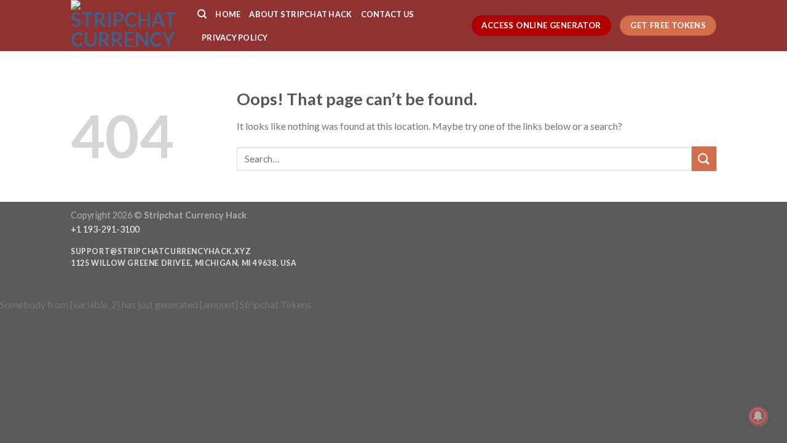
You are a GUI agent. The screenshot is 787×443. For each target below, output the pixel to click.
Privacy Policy (235, 37)
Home (227, 14)
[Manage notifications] (758, 416)
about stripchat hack (300, 14)
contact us (387, 14)
